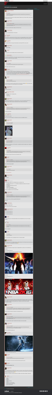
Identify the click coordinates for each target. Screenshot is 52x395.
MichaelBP (8, 35)
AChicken (8, 69)
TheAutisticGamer (9, 30)
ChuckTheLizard (9, 192)
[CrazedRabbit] (5, 41)
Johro (7, 13)
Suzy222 (8, 63)
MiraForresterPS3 (9, 104)
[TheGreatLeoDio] (5, 55)
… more (14, 25)
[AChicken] (5, 69)
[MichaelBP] (5, 35)
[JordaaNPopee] (5, 114)
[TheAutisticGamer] (5, 31)
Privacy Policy (20, 392)
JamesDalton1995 (9, 245)
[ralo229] (5, 217)
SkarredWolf (9, 332)
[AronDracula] (5, 148)
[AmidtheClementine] (5, 209)
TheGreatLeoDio (9, 55)
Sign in (5, 388)
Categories (35, 8)
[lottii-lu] (5, 180)
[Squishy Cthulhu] (5, 21)
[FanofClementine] (5, 87)
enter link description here (8, 172)
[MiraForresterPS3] (5, 105)
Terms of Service (17, 392)
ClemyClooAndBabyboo (10, 10)
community (11, 0)
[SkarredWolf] (5, 333)
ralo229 (8, 216)
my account (45, 0)
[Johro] (5, 222)
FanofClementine (9, 86)
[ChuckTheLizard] (5, 192)
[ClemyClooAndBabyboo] (5, 11)
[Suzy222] (5, 51)
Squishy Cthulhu (9, 45)
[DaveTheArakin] (5, 368)
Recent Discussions (36, 9)
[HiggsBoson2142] (5, 99)
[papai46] (5, 157)
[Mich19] (5, 376)
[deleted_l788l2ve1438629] (5, 92)
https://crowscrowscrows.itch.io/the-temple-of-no (23, 74)
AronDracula (9, 147)
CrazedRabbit (9, 40)
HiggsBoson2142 (9, 98)
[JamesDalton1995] (5, 246)
